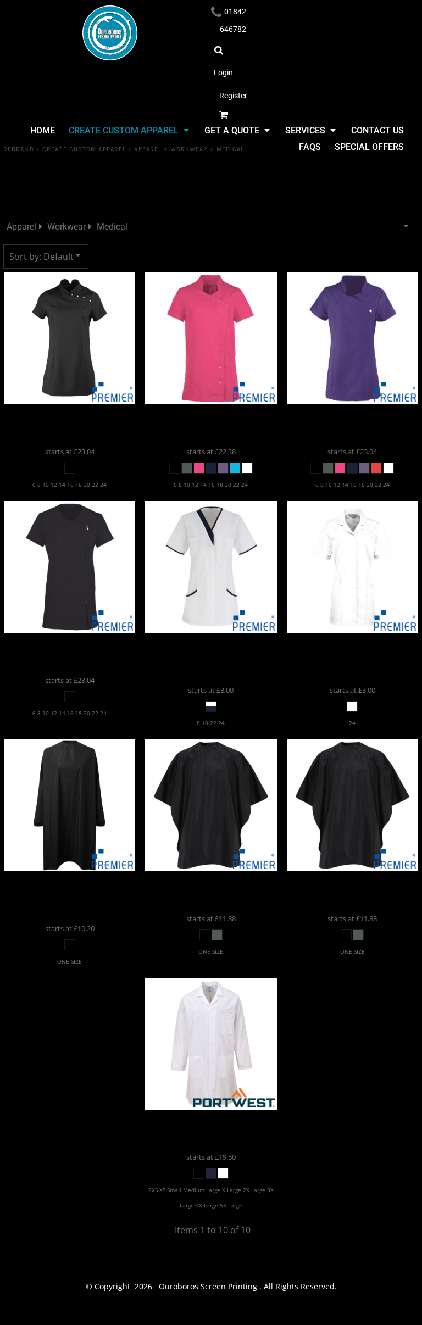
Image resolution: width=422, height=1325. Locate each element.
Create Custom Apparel (84, 149)
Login (223, 72)
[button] (128, 130)
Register (233, 95)
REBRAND (18, 149)
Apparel (148, 149)
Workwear (189, 149)
